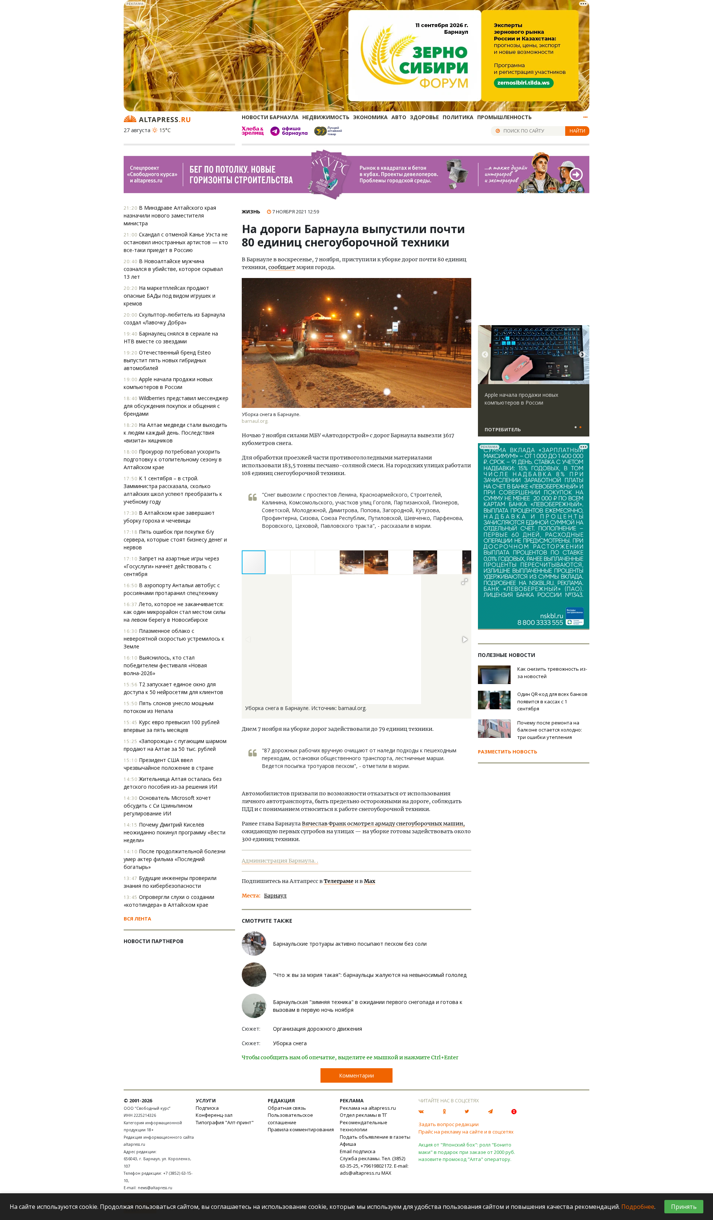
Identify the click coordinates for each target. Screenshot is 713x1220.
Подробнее (637, 1207)
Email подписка (357, 1151)
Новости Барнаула (270, 117)
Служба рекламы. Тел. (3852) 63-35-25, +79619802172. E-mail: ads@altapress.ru (374, 1165)
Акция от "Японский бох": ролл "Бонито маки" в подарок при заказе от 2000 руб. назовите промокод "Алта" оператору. (467, 1151)
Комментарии (356, 1075)
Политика (458, 117)
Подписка (207, 1108)
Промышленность (504, 117)
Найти (577, 130)
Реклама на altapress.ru (368, 1108)
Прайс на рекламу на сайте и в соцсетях (466, 1131)
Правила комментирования (301, 1129)
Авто (398, 117)
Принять (684, 1207)
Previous (485, 355)
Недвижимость (325, 117)
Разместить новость (507, 751)
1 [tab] (575, 427)
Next (582, 355)
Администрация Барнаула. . (280, 860)
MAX (386, 1173)
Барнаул (275, 895)
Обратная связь (287, 1108)
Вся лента (137, 918)
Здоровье (424, 117)
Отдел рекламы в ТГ (363, 1115)
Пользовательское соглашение (290, 1119)
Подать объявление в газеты (375, 1137)
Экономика (370, 117)
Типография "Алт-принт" (225, 1122)
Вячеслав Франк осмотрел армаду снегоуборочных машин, (383, 823)
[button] (278, 562)
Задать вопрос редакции (449, 1124)
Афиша (348, 1144)
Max (369, 881)
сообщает (281, 267)
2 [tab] (580, 427)
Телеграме (339, 881)
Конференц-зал (214, 1115)
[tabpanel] (533, 384)
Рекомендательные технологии (363, 1126)
